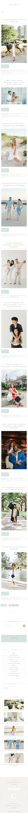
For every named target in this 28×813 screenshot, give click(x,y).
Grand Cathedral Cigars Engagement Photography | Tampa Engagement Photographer (14, 426)
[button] (14, 12)
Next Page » (15, 605)
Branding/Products (14, 655)
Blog (10, 71)
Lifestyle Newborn (14, 115)
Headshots (14, 665)
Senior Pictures (16, 71)
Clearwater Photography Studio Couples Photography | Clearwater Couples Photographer (14, 304)
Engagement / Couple (17, 356)
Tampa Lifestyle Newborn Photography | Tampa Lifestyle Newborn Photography (14, 82)
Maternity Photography (18, 234)
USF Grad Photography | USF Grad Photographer (14, 710)
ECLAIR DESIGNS (16, 811)
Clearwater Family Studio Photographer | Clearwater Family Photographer (14, 244)
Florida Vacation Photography (14, 663)
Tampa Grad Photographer (14, 673)
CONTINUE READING (5, 66)
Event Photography (14, 661)
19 (9, 605)
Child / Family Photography (14, 657)
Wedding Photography (14, 675)
